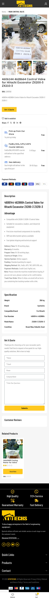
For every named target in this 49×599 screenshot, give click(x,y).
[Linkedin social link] (17, 122)
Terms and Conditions (31, 582)
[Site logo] (24, 3)
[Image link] (14, 515)
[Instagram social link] (8, 544)
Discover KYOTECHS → (10, 538)
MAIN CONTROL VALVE (16, 11)
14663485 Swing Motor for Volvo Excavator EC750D (11, 462)
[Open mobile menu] (3, 3)
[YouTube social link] (13, 544)
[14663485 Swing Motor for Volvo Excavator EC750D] (13, 448)
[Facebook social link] (8, 122)
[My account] (45, 3)
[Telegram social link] (20, 122)
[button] (4, 37)
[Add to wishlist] (19, 442)
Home (4, 11)
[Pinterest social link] (14, 122)
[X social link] (11, 122)
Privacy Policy (36, 579)
